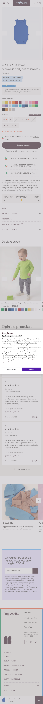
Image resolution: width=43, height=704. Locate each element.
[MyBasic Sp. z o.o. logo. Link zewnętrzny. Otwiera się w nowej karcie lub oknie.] (7, 333)
